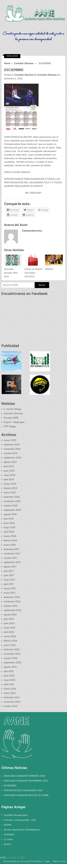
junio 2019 (9, 470)
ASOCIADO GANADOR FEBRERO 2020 (24, 776)
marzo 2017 (10, 588)
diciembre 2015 (12, 649)
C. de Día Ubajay (12, 409)
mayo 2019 (9, 475)
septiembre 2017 (12, 562)
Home (7, 63)
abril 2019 (9, 479)
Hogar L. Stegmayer (14, 422)
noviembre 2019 (12, 449)
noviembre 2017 (12, 553)
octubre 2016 (10, 606)
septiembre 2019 (12, 457)
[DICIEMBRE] (33, 98)
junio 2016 (9, 623)
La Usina (8, 839)
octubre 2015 (10, 658)
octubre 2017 (10, 558)
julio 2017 (9, 571)
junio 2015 (9, 675)
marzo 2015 (10, 688)
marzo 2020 (10, 440)
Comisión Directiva (23, 63)
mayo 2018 (9, 527)
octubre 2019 (10, 453)
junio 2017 (9, 575)
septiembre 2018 (12, 510)
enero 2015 (10, 693)
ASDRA (7, 824)
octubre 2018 (10, 505)
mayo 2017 (9, 579)
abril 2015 (9, 684)
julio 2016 (9, 619)
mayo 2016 (9, 627)
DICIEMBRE (10, 785)
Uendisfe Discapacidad (15, 815)
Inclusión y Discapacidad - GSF (20, 820)
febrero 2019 (10, 488)
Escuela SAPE (11, 417)
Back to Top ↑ (60, 861)
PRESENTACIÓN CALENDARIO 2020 (23, 790)
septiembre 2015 (12, 662)
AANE (3, 857)
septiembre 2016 (12, 610)
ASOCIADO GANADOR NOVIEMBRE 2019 (26, 780)
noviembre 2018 (12, 501)
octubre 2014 (10, 706)
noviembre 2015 (12, 653)
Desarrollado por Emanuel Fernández (22, 861)
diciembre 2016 (12, 597)
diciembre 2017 (12, 549)
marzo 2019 (10, 483)
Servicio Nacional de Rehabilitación (22, 829)
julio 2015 (9, 671)
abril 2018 (9, 531)
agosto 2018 (10, 514)
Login (47, 861)
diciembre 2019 (12, 444)
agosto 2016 (10, 614)
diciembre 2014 (12, 697)
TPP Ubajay (10, 426)
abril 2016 (9, 632)
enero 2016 (10, 645)
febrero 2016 (10, 640)
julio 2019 (9, 466)
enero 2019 (10, 492)
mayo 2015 (9, 680)
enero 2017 (10, 592)
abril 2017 (9, 584)
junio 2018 (9, 523)
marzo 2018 (10, 536)
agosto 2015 (10, 667)
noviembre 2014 (12, 701)
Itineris (7, 844)
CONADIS (9, 834)
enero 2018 (10, 544)
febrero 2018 (10, 540)
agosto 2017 (10, 566)
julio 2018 (9, 518)
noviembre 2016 (12, 601)
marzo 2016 (10, 636)
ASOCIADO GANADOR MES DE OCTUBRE (26, 795)
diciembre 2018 (12, 497)
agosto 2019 (10, 462)
